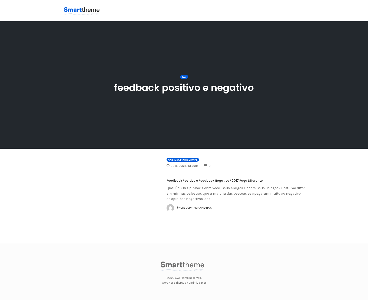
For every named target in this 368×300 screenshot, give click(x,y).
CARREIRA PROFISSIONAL (182, 159)
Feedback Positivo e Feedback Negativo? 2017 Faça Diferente (215, 180)
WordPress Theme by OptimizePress (184, 282)
